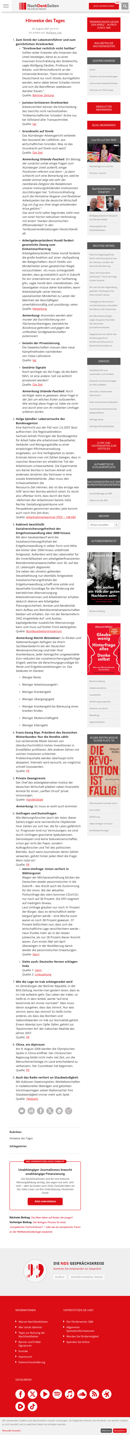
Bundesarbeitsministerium (44, 631)
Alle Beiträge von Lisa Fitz (101, 166)
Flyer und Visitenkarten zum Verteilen (103, 445)
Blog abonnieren (103, 125)
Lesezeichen (95, 694)
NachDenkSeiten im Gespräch (104, 190)
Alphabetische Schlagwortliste (103, 466)
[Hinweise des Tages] (59, 1113)
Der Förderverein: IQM (79, 1321)
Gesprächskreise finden (87, 1277)
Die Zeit (37, 152)
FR (27, 771)
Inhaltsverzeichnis (97, 688)
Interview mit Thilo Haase (101, 90)
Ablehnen (106, 1430)
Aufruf (92, 69)
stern (38, 970)
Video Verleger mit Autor (101, 823)
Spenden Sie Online (78, 1342)
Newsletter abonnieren (104, 108)
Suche (124, 6)
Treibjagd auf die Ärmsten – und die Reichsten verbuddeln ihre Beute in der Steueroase (103, 305)
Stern (35, 954)
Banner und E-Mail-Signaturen (30, 1343)
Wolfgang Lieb (54, 32)
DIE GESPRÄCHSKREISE (78, 1263)
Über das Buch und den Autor (103, 803)
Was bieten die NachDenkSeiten (104, 44)
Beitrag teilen (21, 1110)
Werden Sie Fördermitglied (82, 1336)
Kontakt (23, 1351)
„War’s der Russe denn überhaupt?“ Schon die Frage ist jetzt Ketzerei (103, 276)
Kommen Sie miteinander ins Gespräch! (77, 1268)
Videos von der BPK (98, 500)
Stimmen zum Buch (98, 708)
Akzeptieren (120, 1430)
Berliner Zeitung (43, 95)
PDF (31, 1110)
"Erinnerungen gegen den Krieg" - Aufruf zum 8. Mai (104, 24)
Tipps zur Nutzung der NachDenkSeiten (32, 1334)
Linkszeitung (43, 974)
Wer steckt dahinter (30, 1327)
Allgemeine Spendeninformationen (80, 1329)
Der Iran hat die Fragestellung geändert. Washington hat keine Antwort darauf (103, 291)
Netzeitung (39, 309)
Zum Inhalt (94, 810)
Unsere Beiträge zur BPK (100, 493)
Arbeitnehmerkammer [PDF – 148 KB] (51, 517)
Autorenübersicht (104, 541)
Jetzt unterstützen (106, 5)
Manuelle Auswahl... (12, 1430)
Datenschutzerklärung (32, 1362)
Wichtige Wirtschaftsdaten (101, 426)
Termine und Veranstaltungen (103, 76)
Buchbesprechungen (99, 830)
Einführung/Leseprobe (100, 701)
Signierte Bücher (97, 722)
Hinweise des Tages (21, 1138)
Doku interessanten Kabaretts (103, 402)
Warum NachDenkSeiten (33, 1321)
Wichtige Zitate (96, 419)
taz (34, 124)
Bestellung (94, 715)
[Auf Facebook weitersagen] (40, 1113)
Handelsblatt (34, 799)
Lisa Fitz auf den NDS (103, 140)
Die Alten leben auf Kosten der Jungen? (52, 1217)
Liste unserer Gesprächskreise (103, 83)
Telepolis (32, 1099)
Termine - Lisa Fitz (97, 173)
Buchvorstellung (97, 611)
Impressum (25, 1356)
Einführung (94, 816)
